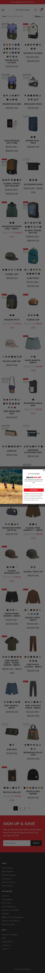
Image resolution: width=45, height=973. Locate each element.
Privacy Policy (39, 496)
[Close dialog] (43, 470)
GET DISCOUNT (33, 490)
